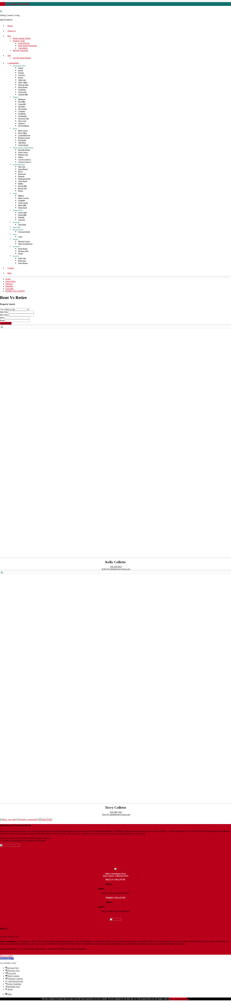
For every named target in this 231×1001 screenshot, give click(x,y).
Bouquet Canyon (24, 138)
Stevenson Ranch (18, 229)
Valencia (15, 97)
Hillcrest (21, 196)
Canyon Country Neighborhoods (23, 147)
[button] (6, 20)
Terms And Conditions (29, 937)
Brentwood (22, 174)
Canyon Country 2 (24, 162)
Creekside (21, 111)
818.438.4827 (116, 566)
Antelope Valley (18, 210)
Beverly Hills (22, 186)
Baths (2, 320)
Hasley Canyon (23, 198)
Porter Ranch (22, 87)
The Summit (22, 109)
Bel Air (20, 191)
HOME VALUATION (15, 291)
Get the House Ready (22, 58)
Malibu (20, 184)
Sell (9, 55)
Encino (20, 70)
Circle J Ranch (23, 145)
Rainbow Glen (23, 155)
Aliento (20, 157)
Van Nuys (21, 75)
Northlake (21, 200)
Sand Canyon (23, 152)
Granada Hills (23, 94)
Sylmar (20, 68)
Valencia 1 (21, 123)
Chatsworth (22, 92)
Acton (15, 234)
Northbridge (22, 116)
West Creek (22, 121)
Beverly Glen (22, 188)
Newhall (15, 239)
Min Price (4, 312)
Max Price (4, 315)
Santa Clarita (17, 227)
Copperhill (22, 104)
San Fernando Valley (19, 65)
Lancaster (21, 220)
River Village (22, 133)
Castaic (15, 193)
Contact (10, 268)
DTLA (20, 172)
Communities (13, 63)
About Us (11, 31)
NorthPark (22, 114)
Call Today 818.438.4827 (18, 4)
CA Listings (16, 246)
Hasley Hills (22, 205)
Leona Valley (22, 212)
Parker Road (22, 208)
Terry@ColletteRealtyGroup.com (116, 814)
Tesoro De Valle (23, 119)
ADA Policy (59, 937)
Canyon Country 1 (24, 159)
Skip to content (6, 956)
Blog (9, 273)
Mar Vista (21, 167)
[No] (188, 999)
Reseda (20, 78)
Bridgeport (22, 99)
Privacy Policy (46, 937)
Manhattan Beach (24, 179)
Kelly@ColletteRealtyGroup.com (116, 569)
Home (10, 26)
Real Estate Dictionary (27, 45)
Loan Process (24, 43)
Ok (171, 999)
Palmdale (21, 217)
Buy (9, 36)
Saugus (15, 128)
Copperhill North (24, 135)
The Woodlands (23, 126)
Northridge (22, 90)
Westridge (21, 106)
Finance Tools (19, 41)
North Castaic (23, 203)
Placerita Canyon (24, 241)
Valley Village (22, 82)
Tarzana (21, 73)
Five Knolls (22, 140)
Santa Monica (23, 169)
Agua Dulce (16, 222)
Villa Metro (22, 143)
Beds (2, 318)
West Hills (21, 102)
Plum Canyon (23, 131)
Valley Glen (22, 80)
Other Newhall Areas (25, 244)
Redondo (21, 176)
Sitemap (3, 953)
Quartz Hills (22, 215)
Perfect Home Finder (21, 38)
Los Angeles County (19, 164)
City (2, 309)
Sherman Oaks (23, 85)
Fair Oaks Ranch (24, 150)
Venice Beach (22, 181)
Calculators (23, 48)
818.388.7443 (116, 812)
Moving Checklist (20, 50)
